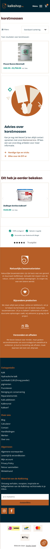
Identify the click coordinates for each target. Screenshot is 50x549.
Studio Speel (31, 545)
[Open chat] (44, 543)
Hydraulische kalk (9, 376)
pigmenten (6, 384)
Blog (3, 420)
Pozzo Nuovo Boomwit (14, 64)
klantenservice (29, 140)
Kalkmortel (6, 403)
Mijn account (7, 459)
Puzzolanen (6, 388)
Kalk (3, 372)
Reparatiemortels (9, 396)
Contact (4, 427)
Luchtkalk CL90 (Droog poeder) (15, 380)
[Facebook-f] (11, 511)
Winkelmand (7, 471)
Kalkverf (4, 407)
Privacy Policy (7, 463)
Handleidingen (8, 431)
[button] (2, 198)
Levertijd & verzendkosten (13, 455)
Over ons (5, 439)
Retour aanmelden (9, 467)
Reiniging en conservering (13, 392)
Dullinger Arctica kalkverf (14, 205)
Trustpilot (31, 242)
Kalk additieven (8, 400)
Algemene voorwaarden (12, 451)
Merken (4, 435)
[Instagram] (4, 511)
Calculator (6, 424)
